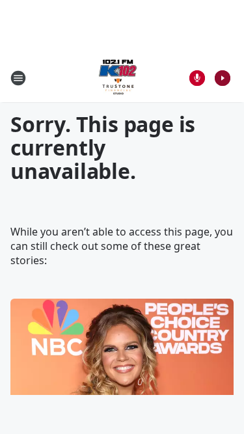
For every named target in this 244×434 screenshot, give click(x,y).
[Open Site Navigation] (18, 78)
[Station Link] (117, 78)
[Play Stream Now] (222, 78)
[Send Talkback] (197, 78)
